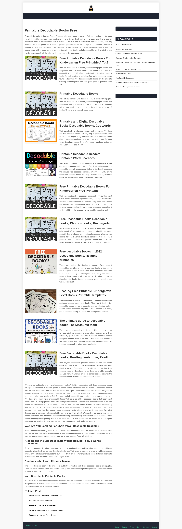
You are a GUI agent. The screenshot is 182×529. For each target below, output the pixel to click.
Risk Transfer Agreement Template (128, 87)
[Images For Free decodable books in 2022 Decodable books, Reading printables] (41, 261)
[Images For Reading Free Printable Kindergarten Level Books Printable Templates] (41, 301)
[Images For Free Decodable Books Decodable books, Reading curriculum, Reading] (41, 363)
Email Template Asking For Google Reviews (47, 510)
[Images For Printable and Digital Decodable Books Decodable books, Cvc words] (41, 131)
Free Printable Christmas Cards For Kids (45, 496)
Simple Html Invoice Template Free (128, 69)
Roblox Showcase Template (40, 500)
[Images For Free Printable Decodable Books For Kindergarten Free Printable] (41, 196)
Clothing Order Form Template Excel (129, 54)
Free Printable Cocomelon (125, 78)
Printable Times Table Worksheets (43, 505)
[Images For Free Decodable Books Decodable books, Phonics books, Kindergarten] (41, 229)
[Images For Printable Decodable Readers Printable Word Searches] (41, 164)
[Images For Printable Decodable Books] (41, 104)
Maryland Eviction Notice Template (128, 58)
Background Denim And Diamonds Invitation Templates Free (135, 64)
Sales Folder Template (124, 49)
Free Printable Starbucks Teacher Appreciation (132, 82)
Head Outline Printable (124, 45)
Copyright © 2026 (31, 526)
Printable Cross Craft (123, 74)
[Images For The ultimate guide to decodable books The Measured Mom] (41, 331)
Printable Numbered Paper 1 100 (42, 515)
